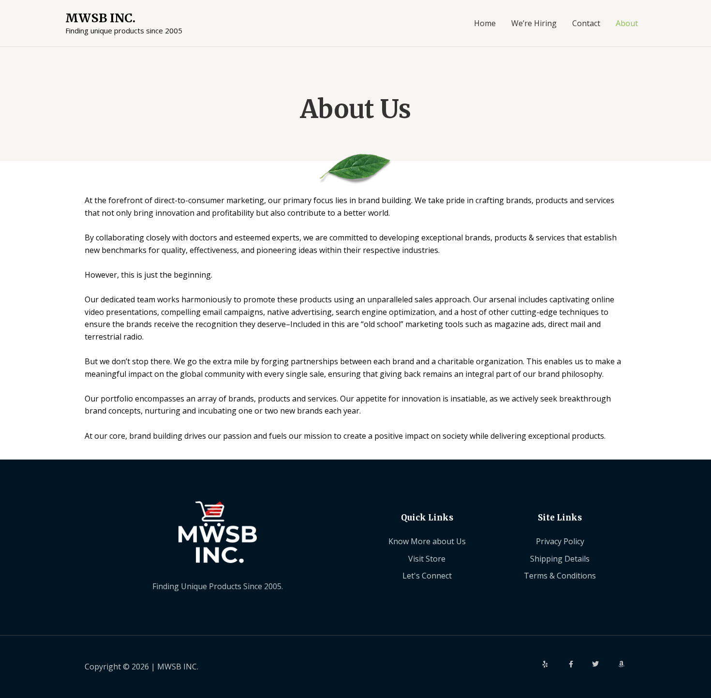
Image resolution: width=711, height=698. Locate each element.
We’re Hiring (534, 23)
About (627, 23)
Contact (586, 23)
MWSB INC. (100, 18)
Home (485, 23)
